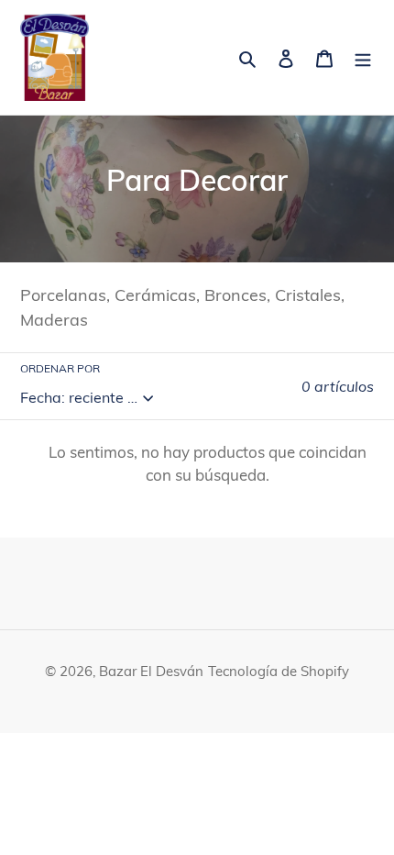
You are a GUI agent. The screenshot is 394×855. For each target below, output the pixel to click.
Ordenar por (60, 368)
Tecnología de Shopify (278, 671)
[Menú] (363, 57)
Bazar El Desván (151, 671)
